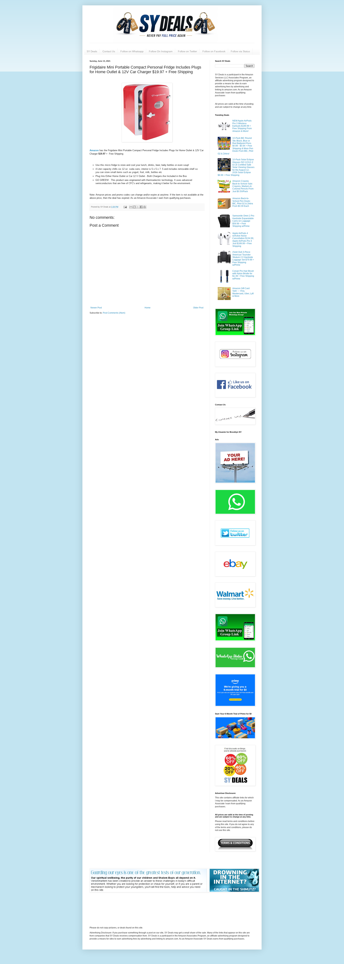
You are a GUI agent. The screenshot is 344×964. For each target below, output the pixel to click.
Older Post (198, 307)
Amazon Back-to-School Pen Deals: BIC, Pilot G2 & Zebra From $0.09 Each (242, 202)
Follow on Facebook (213, 51)
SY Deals (92, 51)
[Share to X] (138, 207)
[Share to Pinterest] (144, 207)
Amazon (94, 150)
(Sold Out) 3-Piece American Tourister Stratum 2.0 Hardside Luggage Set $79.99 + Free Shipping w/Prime (243, 258)
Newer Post (96, 307)
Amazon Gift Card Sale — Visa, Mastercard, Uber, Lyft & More (243, 292)
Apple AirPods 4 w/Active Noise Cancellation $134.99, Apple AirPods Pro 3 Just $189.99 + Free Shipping (243, 239)
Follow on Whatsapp (132, 51)
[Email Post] (125, 207)
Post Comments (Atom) (114, 313)
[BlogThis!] (134, 207)
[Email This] (131, 207)
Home (147, 307)
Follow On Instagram (161, 51)
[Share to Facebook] (141, 207)
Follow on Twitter (187, 51)
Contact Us (108, 51)
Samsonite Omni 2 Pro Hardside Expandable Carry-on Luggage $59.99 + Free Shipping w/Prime (243, 220)
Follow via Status (240, 51)
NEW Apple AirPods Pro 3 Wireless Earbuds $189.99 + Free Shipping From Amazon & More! (242, 125)
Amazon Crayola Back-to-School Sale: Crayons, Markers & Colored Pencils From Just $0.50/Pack (243, 186)
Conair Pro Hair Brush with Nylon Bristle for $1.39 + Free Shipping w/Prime (243, 275)
